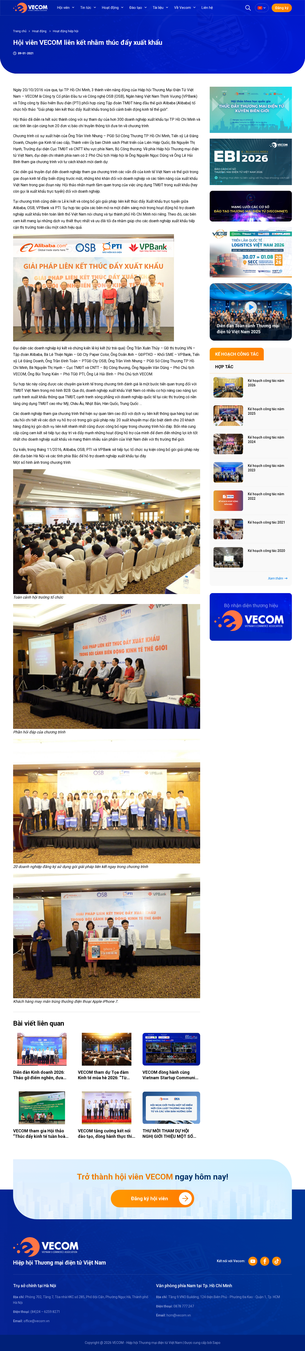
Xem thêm (275, 578)
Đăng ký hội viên (149, 1198)
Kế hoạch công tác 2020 (266, 551)
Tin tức (85, 7)
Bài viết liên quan (38, 1023)
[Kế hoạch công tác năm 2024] (228, 444)
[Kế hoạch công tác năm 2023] (228, 472)
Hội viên (63, 7)
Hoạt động (110, 7)
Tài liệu (158, 7)
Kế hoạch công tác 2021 (266, 522)
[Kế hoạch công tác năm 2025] (228, 415)
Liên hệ (207, 7)
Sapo (216, 1343)
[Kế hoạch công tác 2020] (228, 557)
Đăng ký (281, 8)
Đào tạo (135, 7)
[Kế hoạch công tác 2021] (228, 529)
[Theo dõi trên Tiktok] (276, 1261)
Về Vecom (182, 7)
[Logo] (45, 1247)
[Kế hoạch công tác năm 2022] (228, 500)
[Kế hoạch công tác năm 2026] (228, 387)
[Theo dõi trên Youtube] (252, 1261)
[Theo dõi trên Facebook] (264, 1261)
